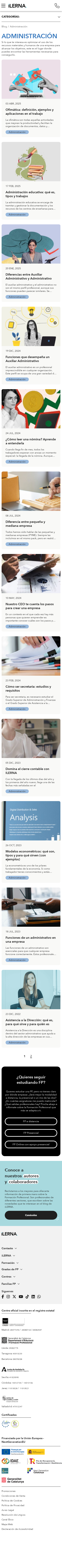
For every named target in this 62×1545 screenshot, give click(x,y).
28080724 (26, 1330)
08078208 (17, 1359)
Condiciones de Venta (13, 1495)
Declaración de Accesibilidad (17, 1529)
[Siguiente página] (37, 1056)
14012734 (16, 1383)
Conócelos (31, 1215)
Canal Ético (8, 1519)
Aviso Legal (8, 1510)
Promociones (8, 1491)
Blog (4, 26)
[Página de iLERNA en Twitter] (15, 1297)
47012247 (17, 1406)
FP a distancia (31, 1121)
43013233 (17, 1354)
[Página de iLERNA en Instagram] (9, 1297)
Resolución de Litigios (13, 1514)
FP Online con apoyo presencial (31, 1144)
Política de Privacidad (13, 1505)
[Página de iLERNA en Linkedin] (34, 1297)
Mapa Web (7, 1524)
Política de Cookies (12, 1500)
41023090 (14, 1377)
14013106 (28, 1383)
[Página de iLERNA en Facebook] (4, 1297)
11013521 (24, 1388)
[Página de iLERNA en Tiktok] (28, 1297)
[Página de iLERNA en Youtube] (22, 1297)
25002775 (13, 1348)
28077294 (14, 1330)
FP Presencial (31, 1133)
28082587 (37, 1330)
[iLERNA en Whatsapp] (40, 1297)
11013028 (12, 1388)
